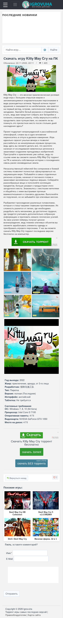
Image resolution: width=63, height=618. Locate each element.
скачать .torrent (31, 452)
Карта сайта (34, 614)
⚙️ (44, 49)
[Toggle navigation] (15, 5)
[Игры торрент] (41, 4)
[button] (55, 477)
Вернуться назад (17, 477)
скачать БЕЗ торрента (31, 463)
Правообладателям (15, 614)
